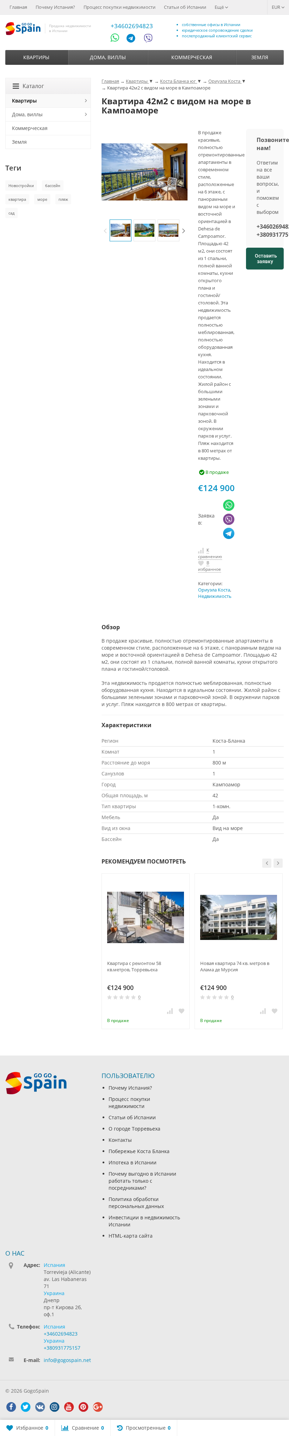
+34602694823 (132, 26)
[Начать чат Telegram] (134, 39)
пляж (63, 199)
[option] (121, 230)
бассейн (52, 185)
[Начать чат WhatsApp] (118, 39)
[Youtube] (68, 1407)
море (42, 199)
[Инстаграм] (54, 1407)
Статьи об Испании (185, 7)
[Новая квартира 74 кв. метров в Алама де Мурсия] (238, 917)
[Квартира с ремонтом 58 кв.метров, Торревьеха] (145, 917)
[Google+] (97, 1407)
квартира (17, 199)
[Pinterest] (83, 1407)
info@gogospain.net (67, 1360)
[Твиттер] (25, 1407)
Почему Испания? (55, 7)
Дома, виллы (108, 57)
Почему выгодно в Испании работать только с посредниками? (142, 1180)
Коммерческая (191, 57)
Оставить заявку (266, 258)
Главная (18, 7)
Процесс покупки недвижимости (119, 7)
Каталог (33, 86)
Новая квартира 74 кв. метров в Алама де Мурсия (234, 966)
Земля (259, 57)
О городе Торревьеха (134, 1128)
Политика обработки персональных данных (136, 1202)
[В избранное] (181, 1011)
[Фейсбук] (11, 1407)
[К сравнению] (170, 1011)
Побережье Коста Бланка (139, 1151)
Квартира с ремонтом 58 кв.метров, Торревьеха (134, 966)
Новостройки (21, 185)
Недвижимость (215, 596)
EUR (276, 7)
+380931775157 (62, 1347)
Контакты (120, 1140)
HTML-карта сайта (131, 1235)
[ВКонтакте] (39, 1407)
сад (11, 213)
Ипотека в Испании (132, 1162)
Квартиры (36, 57)
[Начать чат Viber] (148, 39)
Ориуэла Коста (214, 590)
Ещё (220, 7)
